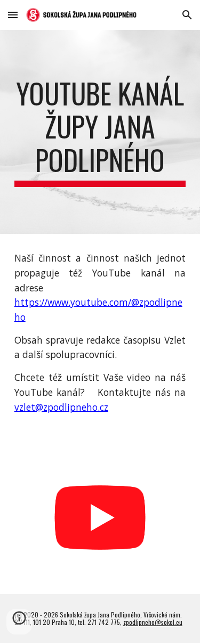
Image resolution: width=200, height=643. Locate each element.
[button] (13, 14)
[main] (100, 131)
